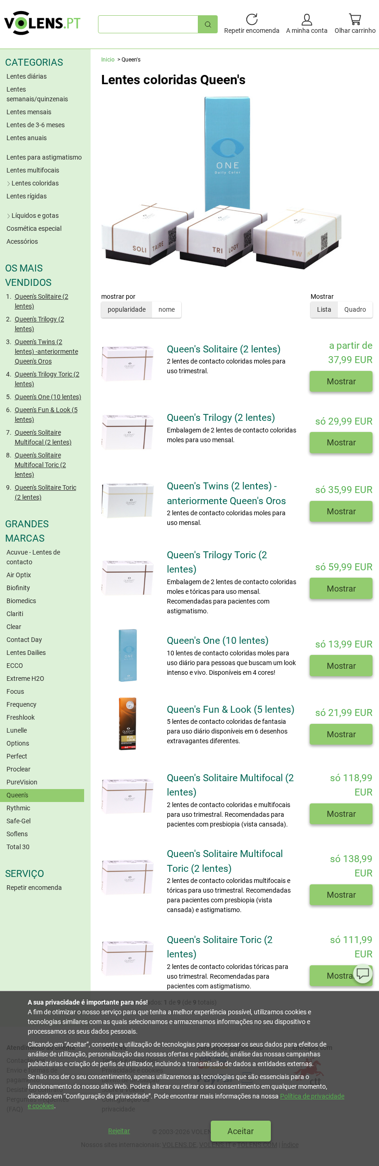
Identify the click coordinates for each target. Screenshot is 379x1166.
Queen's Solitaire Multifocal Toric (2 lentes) (40, 464)
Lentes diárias (26, 76)
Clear (13, 626)
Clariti (14, 613)
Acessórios (22, 241)
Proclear (18, 769)
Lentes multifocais (32, 170)
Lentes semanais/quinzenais (37, 94)
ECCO (14, 665)
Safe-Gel (18, 821)
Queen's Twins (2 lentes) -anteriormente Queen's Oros (46, 351)
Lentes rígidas (26, 196)
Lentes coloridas (35, 183)
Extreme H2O (25, 678)
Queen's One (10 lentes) (48, 397)
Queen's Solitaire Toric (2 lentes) (45, 492)
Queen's (17, 795)
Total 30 (18, 847)
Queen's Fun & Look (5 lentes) (46, 414)
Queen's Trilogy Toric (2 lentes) (47, 379)
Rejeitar (119, 1131)
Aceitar (240, 1131)
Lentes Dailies (26, 652)
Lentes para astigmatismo (44, 157)
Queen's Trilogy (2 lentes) (39, 324)
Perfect (16, 756)
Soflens (17, 834)
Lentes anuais (26, 138)
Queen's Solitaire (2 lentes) (41, 301)
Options (17, 743)
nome (167, 309)
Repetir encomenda (34, 887)
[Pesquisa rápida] (208, 24)
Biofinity (18, 588)
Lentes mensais (28, 112)
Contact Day (24, 639)
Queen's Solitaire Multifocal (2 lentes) (43, 437)
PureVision (21, 782)
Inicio (108, 59)
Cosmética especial (33, 228)
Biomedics (21, 601)
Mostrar (341, 381)
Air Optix (18, 575)
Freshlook (20, 717)
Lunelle (16, 730)
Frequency (21, 704)
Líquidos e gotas (35, 215)
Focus (15, 691)
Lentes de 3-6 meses (35, 125)
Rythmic (18, 808)
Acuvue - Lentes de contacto (33, 557)
